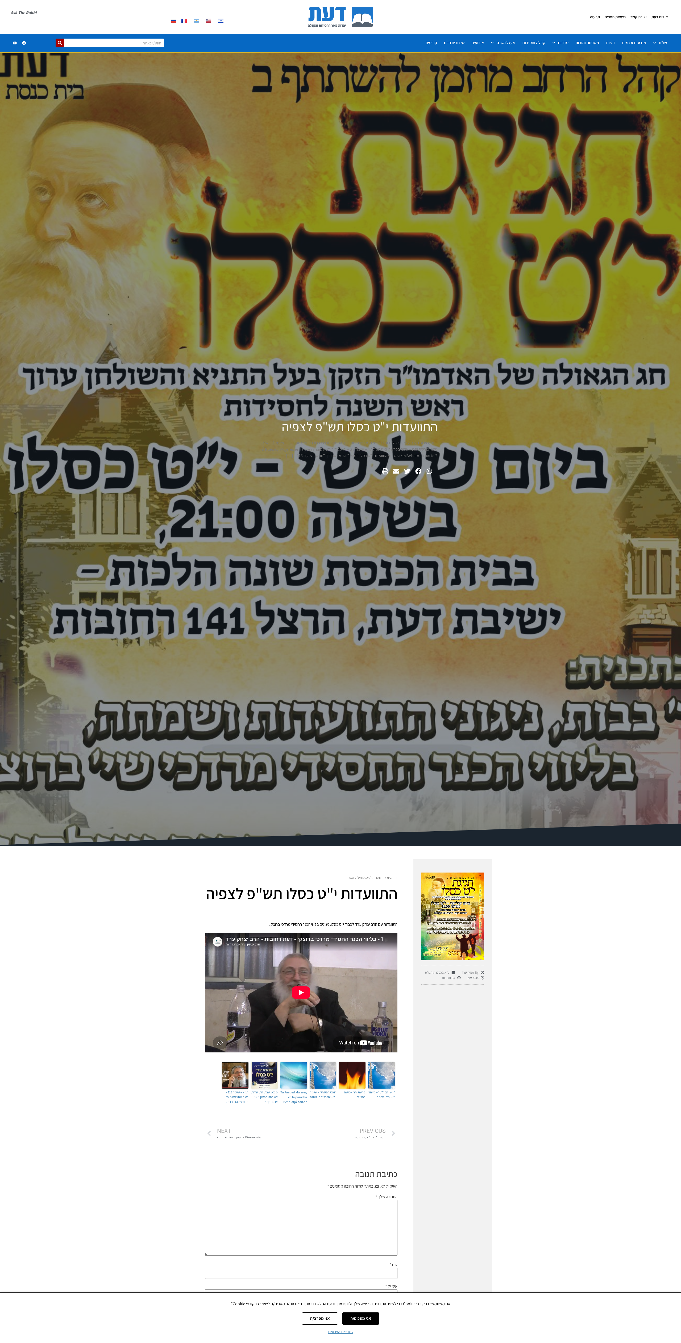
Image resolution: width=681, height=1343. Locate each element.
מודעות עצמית (634, 43)
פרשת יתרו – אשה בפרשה (355, 1094)
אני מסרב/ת (320, 1318)
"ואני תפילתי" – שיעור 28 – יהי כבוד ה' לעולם (323, 1094)
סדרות (563, 43)
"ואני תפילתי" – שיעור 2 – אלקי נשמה (381, 1094)
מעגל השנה (506, 43)
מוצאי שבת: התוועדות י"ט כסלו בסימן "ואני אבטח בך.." (264, 1097)
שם (393, 1265)
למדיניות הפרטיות (340, 1331)
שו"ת (663, 43)
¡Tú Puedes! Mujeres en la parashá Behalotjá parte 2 (293, 1097)
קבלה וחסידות (533, 43)
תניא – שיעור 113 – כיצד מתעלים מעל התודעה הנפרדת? (237, 1097)
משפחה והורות (587, 43)
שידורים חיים (454, 43)
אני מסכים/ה (360, 1318)
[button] (429, 471)
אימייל (391, 1286)
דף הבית (392, 877)
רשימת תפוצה (615, 16)
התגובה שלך (386, 1197)
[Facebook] (24, 43)
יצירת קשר (638, 16)
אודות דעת (659, 16)
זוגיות (610, 43)
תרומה (595, 16)
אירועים (477, 43)
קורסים (431, 43)
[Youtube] (15, 43)
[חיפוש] (60, 43)
